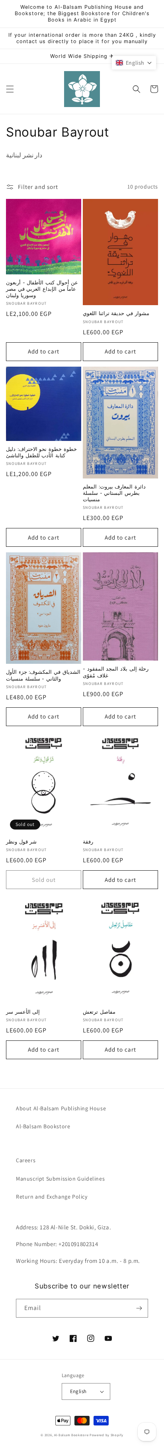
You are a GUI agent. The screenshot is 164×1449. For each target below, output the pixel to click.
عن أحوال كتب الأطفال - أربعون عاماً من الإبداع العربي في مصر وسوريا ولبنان (42, 289)
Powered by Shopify (106, 1435)
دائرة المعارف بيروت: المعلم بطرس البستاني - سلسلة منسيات (114, 493)
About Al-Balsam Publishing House (61, 1108)
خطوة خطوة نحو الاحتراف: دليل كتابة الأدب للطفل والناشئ (41, 452)
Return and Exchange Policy (52, 1196)
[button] (10, 89)
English (78, 1391)
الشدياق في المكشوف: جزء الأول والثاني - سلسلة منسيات (43, 675)
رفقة (88, 842)
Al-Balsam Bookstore (43, 1126)
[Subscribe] (139, 1308)
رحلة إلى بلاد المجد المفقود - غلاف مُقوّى (115, 672)
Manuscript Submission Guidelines (60, 1178)
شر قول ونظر (21, 842)
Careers (25, 1160)
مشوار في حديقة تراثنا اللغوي (116, 313)
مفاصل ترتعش (99, 1012)
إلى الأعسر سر (23, 1012)
